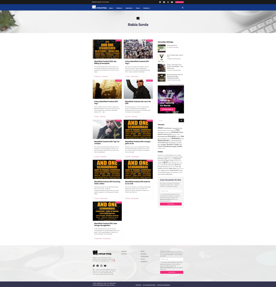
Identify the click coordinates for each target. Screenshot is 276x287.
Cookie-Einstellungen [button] (177, 285)
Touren (160, 146)
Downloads (161, 132)
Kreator (177, 162)
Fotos (181, 132)
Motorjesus (165, 166)
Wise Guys (169, 174)
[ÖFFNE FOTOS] (140, 8)
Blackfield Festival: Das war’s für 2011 (138, 103)
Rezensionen (163, 140)
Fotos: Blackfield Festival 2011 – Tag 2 (137, 62)
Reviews (182, 138)
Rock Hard (175, 140)
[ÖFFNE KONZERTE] (150, 8)
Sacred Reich (165, 168)
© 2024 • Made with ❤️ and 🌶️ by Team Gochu (104, 283)
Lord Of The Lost (165, 164)
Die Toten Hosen (162, 159)
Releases (176, 138)
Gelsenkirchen (167, 134)
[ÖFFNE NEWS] (113, 8)
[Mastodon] (160, 2)
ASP (163, 155)
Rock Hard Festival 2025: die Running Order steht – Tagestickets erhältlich (175, 76)
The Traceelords (174, 172)
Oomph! (173, 166)
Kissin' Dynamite (172, 162)
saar (177, 142)
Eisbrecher (177, 159)
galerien (160, 134)
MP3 (161, 138)
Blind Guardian (169, 155)
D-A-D (162, 157)
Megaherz (172, 164)
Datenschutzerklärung (165, 199)
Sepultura (179, 168)
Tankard (164, 172)
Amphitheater (168, 128)
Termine (169, 144)
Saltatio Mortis (173, 168)
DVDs (165, 132)
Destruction (167, 157)
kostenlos (178, 136)
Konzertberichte (163, 136)
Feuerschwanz (161, 160)
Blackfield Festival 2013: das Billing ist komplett (105, 62)
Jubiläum (178, 134)
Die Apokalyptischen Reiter (176, 157)
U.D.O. (179, 172)
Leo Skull (103, 261)
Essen (170, 132)
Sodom (163, 170)
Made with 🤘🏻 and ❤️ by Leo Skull (100, 2)
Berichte (160, 130)
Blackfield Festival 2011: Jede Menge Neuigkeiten (105, 224)
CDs (178, 130)
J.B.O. (165, 162)
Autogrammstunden (177, 128)
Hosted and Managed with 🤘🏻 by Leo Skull (104, 285)
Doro (173, 158)
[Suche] (181, 120)
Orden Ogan (178, 166)
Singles (163, 144)
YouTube (163, 148)
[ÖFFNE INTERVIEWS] (133, 8)
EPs (167, 132)
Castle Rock (172, 130)
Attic (165, 155)
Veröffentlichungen (170, 146)
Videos (179, 146)
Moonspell (160, 166)
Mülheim (165, 138)
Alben (160, 128)
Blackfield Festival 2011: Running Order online (107, 183)
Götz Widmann (177, 160)
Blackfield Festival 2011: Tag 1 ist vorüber (106, 143)
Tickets (176, 144)
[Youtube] (172, 2)
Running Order (172, 142)
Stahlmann (167, 170)
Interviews (174, 134)
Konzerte (172, 136)
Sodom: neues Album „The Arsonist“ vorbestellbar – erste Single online (175, 66)
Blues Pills (175, 155)
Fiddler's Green (169, 160)
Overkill (160, 168)
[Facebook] (164, 2)
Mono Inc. (178, 165)
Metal (159, 138)
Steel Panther (174, 170)
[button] (182, 7)
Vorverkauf (160, 148)
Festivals (175, 132)
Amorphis (160, 155)
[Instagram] (168, 2)
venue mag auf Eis (172, 45)
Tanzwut (168, 172)
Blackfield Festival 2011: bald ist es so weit (137, 183)
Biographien (164, 130)
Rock (170, 140)
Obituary (170, 166)
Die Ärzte (169, 158)
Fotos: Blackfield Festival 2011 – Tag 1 (106, 103)
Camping (168, 130)
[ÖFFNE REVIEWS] (122, 8)
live (182, 136)
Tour (180, 144)
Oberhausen (169, 138)
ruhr (167, 142)
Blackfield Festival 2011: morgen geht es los (138, 143)
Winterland (163, 174)
